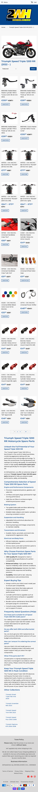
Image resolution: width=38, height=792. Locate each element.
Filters (33, 68)
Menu (6, 2)
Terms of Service (7, 771)
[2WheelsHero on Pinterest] (32, 777)
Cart (35, 2)
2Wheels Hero (14, 781)
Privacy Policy (19, 771)
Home (3, 27)
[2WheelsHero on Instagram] (35, 777)
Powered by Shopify (27, 781)
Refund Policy (18, 773)
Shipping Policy (29, 771)
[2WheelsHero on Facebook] (28, 777)
